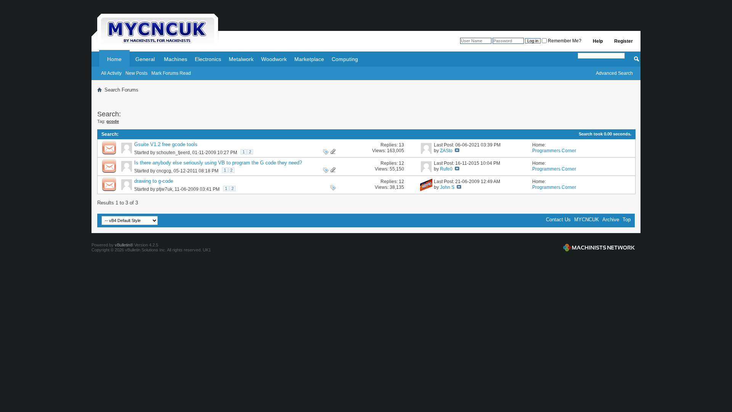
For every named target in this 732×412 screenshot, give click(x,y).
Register (623, 41)
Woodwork (274, 59)
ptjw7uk (164, 189)
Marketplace (309, 59)
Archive (610, 219)
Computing (345, 59)
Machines (175, 59)
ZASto (446, 150)
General (145, 59)
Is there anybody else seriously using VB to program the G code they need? (218, 163)
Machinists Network (599, 247)
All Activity (111, 73)
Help (598, 41)
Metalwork (241, 59)
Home (114, 59)
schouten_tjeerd (173, 152)
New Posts (136, 73)
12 (401, 163)
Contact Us (558, 219)
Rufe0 (446, 169)
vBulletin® (124, 245)
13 (401, 145)
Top (627, 219)
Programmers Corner (554, 150)
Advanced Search (614, 73)
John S (447, 187)
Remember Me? (564, 40)
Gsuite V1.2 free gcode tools (165, 144)
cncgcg (163, 171)
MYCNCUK (586, 219)
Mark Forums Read (171, 73)
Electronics (208, 59)
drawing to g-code (153, 181)
